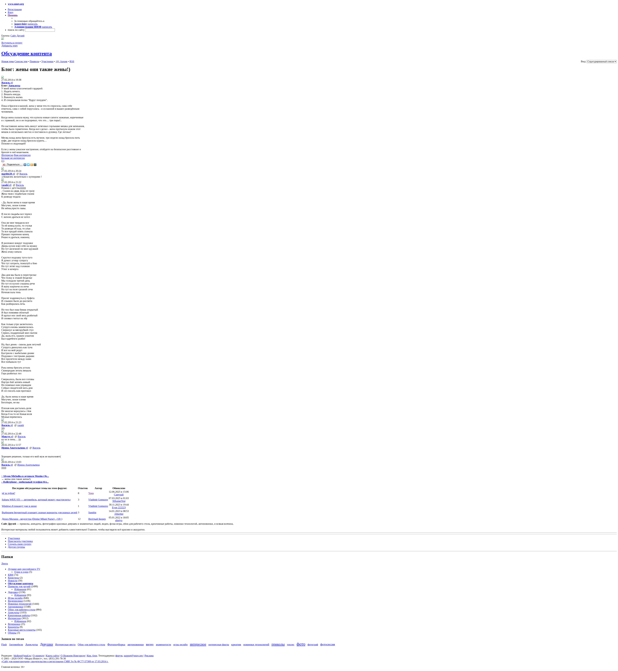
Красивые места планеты (22, 629)
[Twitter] (28, 165)
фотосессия (327, 644)
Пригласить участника (20, 541)
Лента (4, 563)
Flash (4, 644)
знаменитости (163, 644)
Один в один (21, 572)
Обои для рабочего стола (21, 609)
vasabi (20, 425)
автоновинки (135, 644)
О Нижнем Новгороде (73, 655)
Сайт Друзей (17, 35)
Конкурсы (13, 577)
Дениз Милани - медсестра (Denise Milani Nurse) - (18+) (32, 519)
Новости (12, 580)
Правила (34, 61)
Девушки (13, 592)
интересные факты (218, 644)
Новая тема (7, 61)
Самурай (119, 494)
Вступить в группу (11, 42)
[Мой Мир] (35, 165)
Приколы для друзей (19, 586)
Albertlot (118, 514)
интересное (198, 644)
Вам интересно (22, 155)
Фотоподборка (116, 644)
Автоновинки (15, 606)
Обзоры (12, 632)
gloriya (118, 520)
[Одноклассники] (31, 165)
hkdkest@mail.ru (22, 655)
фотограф (313, 644)
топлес (290, 644)
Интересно (7, 155)
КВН (10, 574)
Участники (47, 61)
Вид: (583, 61)
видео (150, 644)
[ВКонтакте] (25, 165)
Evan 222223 (119, 507)
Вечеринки (14, 624)
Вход (10, 12)
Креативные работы (19, 615)
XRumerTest (118, 501)
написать (32, 24)
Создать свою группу (19, 544)
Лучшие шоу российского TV (24, 569)
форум (118, 655)
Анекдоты (14, 85)
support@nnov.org (133, 655)
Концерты (13, 627)
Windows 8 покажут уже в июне (19, 506)
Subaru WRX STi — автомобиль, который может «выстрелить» (36, 499)
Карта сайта (52, 655)
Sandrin (92, 512)
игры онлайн (180, 644)
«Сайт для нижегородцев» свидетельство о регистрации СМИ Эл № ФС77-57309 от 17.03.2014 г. (54, 661)
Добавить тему (9, 45)
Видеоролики (15, 601)
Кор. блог (92, 655)
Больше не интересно (13, 158)
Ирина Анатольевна (28, 464)
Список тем (20, 61)
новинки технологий (256, 644)
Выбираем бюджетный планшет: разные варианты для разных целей (39, 512)
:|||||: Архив (61, 61)
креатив (236, 644)
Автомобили (16, 644)
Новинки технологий (20, 603)
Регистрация (15, 9)
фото (301, 644)
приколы (278, 644)
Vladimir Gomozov (98, 499)
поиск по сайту (16, 29)
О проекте (38, 655)
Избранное (20, 589)
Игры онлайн (15, 598)
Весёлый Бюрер (97, 519)
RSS (72, 61)
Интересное (14, 618)
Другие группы (16, 547)
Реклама (149, 655)
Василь (23, 173)
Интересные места (65, 644)
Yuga (91, 493)
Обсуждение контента (26, 53)
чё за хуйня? (8, 493)
